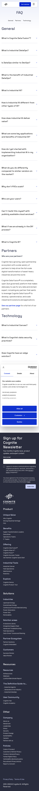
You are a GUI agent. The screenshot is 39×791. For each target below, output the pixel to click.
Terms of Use (19, 779)
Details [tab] (19, 373)
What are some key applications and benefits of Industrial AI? (17, 135)
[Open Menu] (33, 4)
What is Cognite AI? (11, 242)
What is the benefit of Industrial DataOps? (17, 76)
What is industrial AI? (12, 90)
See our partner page (11, 305)
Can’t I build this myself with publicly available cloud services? (18, 213)
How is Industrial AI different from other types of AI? (18, 104)
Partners (18, 20)
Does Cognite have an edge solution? (15, 355)
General (10, 20)
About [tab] (32, 373)
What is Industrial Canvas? (15, 325)
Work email (7, 457)
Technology (27, 20)
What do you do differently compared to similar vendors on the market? (17, 171)
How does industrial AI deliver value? (16, 120)
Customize (18, 415)
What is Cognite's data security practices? (17, 339)
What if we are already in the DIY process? (17, 228)
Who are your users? (11, 198)
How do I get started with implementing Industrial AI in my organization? (17, 152)
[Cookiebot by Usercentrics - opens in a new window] (28, 367)
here (28, 482)
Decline (19, 422)
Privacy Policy (8, 779)
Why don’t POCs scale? (13, 186)
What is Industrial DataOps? (15, 50)
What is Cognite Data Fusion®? (16, 38)
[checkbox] (4, 466)
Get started (25, 4)
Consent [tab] (7, 373)
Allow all (19, 409)
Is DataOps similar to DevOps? (16, 62)
